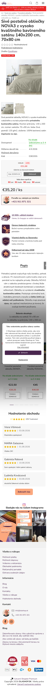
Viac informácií (23, 347)
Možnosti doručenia (9, 155)
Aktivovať (31, 177)
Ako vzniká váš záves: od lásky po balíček (20, 644)
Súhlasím (24, 352)
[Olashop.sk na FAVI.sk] (12, 666)
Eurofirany (12, 56)
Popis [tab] (23, 268)
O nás (5, 592)
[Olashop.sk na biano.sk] (23, 666)
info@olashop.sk (21, 615)
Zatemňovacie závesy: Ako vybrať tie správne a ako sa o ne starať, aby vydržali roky (23, 639)
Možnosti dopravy (10, 565)
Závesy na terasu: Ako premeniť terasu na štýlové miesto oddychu (20, 648)
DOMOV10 (13, 177)
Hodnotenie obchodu (23, 419)
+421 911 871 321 (21, 204)
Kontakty (6, 596)
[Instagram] (11, 626)
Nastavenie (23, 360)
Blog (4, 588)
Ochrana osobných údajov (13, 578)
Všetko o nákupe (9, 599)
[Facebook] (5, 626)
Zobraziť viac (23, 497)
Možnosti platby (9, 562)
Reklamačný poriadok (11, 574)
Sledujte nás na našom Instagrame (24, 514)
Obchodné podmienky (12, 571)
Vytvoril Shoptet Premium (24, 683)
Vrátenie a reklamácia (11, 568)
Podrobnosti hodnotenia (12, 52)
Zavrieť (18, 211)
